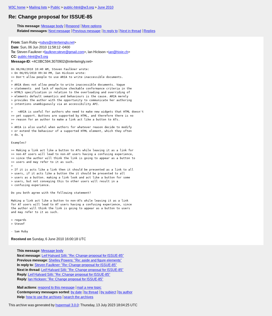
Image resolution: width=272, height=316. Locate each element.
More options (92, 26)
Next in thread (130, 31)
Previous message (86, 31)
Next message (59, 31)
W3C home (17, 7)
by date (76, 292)
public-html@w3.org (79, 7)
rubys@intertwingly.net (57, 42)
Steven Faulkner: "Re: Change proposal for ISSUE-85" (76, 265)
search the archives (78, 297)
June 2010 (105, 7)
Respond (72, 26)
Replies (149, 31)
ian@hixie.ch (118, 52)
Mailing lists (38, 7)
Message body (52, 26)
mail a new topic (89, 287)
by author (125, 292)
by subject (108, 292)
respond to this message (56, 287)
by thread (91, 292)
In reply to (110, 31)
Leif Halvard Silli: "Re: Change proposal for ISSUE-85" (83, 255)
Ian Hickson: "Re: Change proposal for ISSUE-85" (65, 279)
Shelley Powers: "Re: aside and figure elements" (85, 260)
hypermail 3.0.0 (67, 305)
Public (55, 7)
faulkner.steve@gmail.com (64, 52)
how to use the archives (44, 297)
